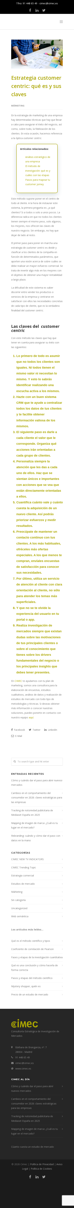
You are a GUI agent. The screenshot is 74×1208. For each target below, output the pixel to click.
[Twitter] (43, 10)
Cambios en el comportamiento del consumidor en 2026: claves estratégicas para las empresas (36, 797)
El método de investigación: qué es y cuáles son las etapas (37, 170)
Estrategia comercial (22, 875)
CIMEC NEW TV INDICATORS (27, 859)
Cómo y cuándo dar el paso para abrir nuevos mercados (36, 783)
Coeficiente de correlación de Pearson (32, 949)
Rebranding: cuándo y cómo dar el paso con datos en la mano (35, 838)
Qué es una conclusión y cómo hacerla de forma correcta (34, 968)
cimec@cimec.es (48, 3)
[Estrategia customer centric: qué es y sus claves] (37, 54)
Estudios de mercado (23, 883)
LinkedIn (52, 729)
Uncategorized (19, 908)
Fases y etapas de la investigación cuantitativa (37, 957)
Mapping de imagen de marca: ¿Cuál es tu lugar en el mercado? (34, 825)
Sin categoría (18, 900)
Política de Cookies (41, 1168)
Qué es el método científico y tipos (30, 940)
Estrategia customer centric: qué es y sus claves (36, 86)
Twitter (36, 729)
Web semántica (19, 916)
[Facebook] (30, 10)
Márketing (17, 105)
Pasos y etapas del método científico (31, 978)
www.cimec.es (23, 1068)
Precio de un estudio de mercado (29, 994)
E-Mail (18, 736)
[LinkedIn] (37, 10)
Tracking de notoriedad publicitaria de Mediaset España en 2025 (32, 813)
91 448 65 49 (30, 3)
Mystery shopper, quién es (26, 986)
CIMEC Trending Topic (23, 867)
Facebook (19, 729)
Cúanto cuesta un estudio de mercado (32, 1146)
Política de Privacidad (42, 1164)
